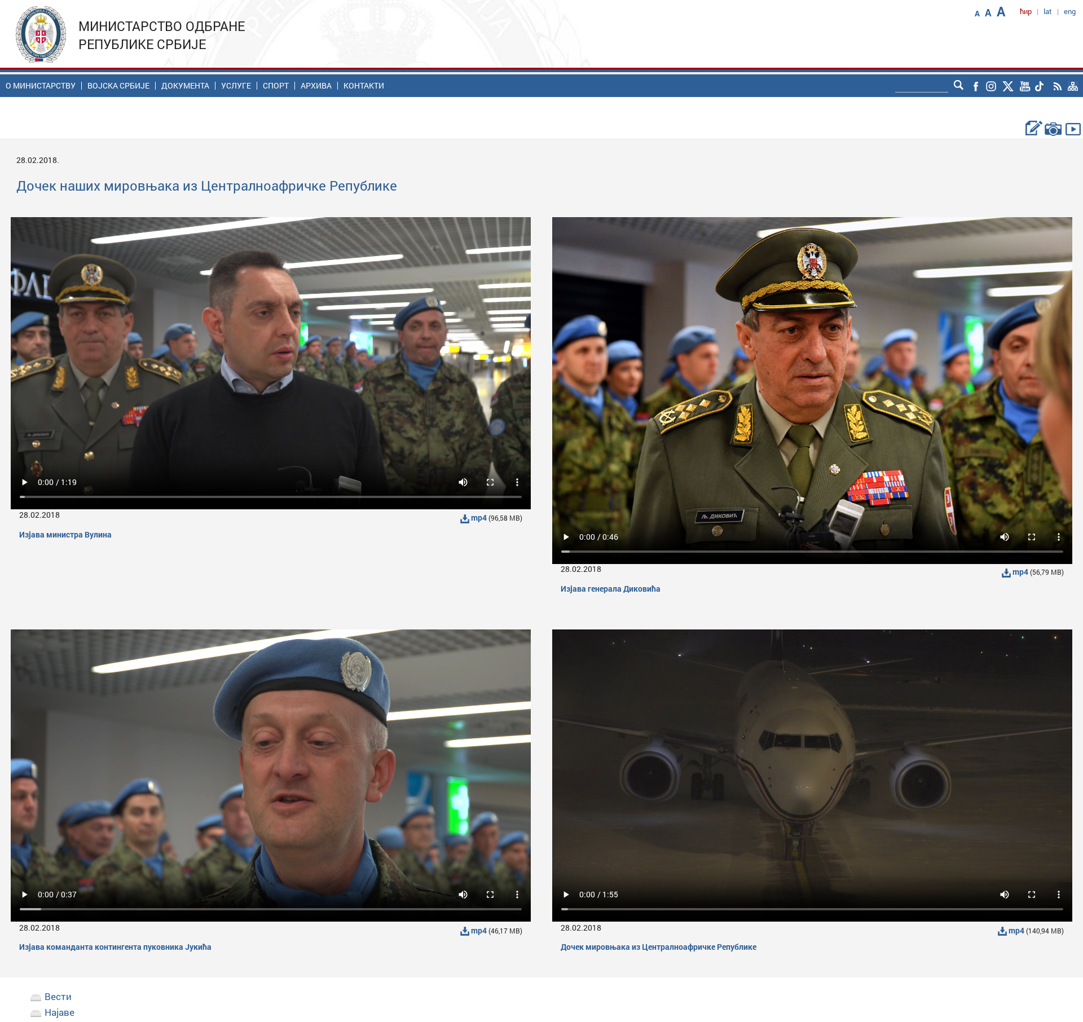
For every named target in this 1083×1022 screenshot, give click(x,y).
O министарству (41, 86)
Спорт (276, 86)
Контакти (364, 86)
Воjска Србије (118, 86)
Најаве (59, 1012)
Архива (316, 86)
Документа (185, 86)
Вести (58, 996)
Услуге (236, 86)
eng (1070, 11)
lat (1048, 11)
